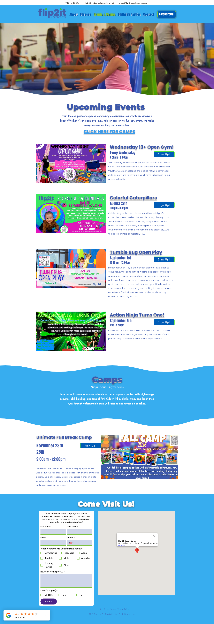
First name (46, 526)
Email (43, 538)
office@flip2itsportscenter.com (133, 2)
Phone (71, 538)
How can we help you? (52, 572)
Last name (73, 526)
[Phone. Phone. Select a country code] (71, 543)
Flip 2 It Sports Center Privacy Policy (112, 609)
